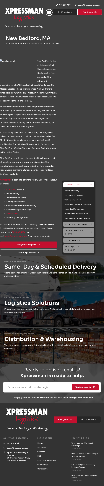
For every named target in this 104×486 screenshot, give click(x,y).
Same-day (11, 190)
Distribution (12, 213)
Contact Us (42, 469)
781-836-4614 (18, 232)
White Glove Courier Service (77, 218)
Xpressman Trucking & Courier (22, 44)
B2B (39, 456)
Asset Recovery (71, 190)
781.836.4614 (42, 397)
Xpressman (5, 180)
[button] (49, 12)
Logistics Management (74, 209)
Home (40, 443)
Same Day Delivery (72, 200)
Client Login (42, 465)
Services (41, 452)
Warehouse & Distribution (76, 214)
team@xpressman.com (15, 236)
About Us (41, 447)
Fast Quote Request (46, 460)
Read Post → (78, 449)
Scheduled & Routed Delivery (77, 204)
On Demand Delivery (73, 195)
